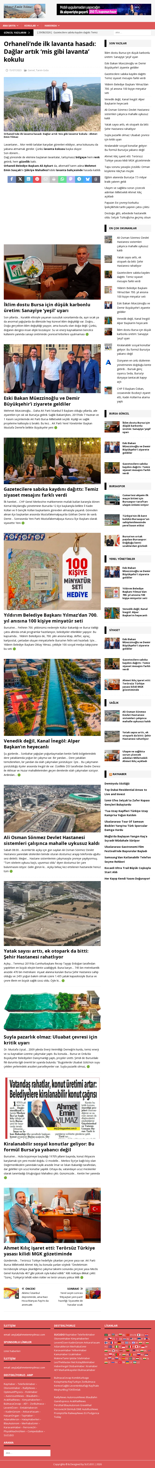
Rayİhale (94, 1385)
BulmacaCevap (12, 1403)
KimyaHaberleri (31, 1399)
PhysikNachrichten (14, 1431)
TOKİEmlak (74, 1389)
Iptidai (73, 1358)
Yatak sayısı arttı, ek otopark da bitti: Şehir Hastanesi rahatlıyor (46, 954)
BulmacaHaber (86, 1370)
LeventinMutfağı (79, 1385)
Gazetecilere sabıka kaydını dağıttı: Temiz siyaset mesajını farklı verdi (51, 492)
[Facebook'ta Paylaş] (12, 179)
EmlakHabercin (28, 1407)
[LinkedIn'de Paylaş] (28, 179)
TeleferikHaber (26, 1384)
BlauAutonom (11, 1423)
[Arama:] (132, 32)
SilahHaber (83, 1358)
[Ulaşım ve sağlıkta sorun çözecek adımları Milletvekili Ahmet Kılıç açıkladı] (112, 755)
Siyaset (114, 630)
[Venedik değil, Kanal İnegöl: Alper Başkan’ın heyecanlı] (52, 697)
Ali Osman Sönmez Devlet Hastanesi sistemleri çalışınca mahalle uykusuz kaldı (52, 840)
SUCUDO (9, 1435)
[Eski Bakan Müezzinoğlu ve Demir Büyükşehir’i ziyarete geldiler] (52, 368)
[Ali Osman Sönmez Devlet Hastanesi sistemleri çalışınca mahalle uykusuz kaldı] (52, 808)
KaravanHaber (12, 1427)
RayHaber (119, 774)
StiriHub (71, 1409)
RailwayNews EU (77, 1413)
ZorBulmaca (37, 1403)
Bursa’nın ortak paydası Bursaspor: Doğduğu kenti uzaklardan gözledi (134, 541)
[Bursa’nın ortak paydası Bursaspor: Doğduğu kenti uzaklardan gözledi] (112, 540)
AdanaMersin (11, 1419)
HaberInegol (61, 1366)
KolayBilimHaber (85, 1362)
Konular (30, 25)
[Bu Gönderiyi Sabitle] (37, 179)
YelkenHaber (79, 1350)
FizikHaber (31, 1392)
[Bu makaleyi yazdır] (54, 179)
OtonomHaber (12, 1388)
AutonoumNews (15, 1396)
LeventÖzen (11, 1407)
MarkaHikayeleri (68, 1370)
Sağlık (114, 702)
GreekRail (85, 1405)
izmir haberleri (12, 1351)
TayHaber (27, 1415)
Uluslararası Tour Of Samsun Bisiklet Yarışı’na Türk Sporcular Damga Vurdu (126, 826)
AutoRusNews (90, 1409)
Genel (31, 70)
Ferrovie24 (29, 1427)
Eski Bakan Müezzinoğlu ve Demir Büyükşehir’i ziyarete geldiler (42, 401)
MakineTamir (61, 1358)
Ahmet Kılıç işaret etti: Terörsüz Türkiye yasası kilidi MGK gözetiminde (49, 1251)
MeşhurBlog (61, 1389)
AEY (25, 1403)
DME (78, 1409)
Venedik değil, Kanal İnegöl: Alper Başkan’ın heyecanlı (42, 744)
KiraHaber (92, 1366)
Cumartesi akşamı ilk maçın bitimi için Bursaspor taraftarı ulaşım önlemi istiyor (135, 499)
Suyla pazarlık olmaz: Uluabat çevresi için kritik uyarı (50, 1040)
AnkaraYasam (31, 1411)
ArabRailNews (12, 1399)
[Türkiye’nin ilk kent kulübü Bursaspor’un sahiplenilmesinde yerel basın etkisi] (112, 520)
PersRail (59, 1405)
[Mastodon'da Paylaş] (71, 179)
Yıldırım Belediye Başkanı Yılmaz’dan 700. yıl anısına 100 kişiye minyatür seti (51, 618)
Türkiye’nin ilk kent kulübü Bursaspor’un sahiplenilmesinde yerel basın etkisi (135, 520)
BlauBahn (32, 1396)
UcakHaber (74, 1354)
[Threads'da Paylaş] (96, 179)
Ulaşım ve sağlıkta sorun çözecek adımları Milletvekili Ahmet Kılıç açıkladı (125, 192)
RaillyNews (29, 1388)
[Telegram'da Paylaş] (79, 179)
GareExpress (61, 1401)
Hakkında (51, 25)
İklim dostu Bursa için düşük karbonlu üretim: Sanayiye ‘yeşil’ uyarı (47, 307)
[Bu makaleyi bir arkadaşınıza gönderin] (45, 179)
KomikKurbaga (80, 1377)
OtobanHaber (77, 1366)
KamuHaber (61, 1354)
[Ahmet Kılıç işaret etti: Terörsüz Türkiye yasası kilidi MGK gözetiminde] (52, 1215)
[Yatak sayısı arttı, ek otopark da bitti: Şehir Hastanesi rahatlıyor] (52, 913)
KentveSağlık (61, 1385)
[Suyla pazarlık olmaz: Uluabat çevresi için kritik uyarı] (52, 1011)
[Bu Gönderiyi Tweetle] (20, 179)
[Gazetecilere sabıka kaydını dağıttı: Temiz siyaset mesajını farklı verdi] (52, 461)
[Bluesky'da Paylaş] (87, 179)
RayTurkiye (74, 1381)
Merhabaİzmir (30, 1423)
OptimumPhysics (13, 1392)
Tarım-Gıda (42, 70)
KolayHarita (60, 1381)
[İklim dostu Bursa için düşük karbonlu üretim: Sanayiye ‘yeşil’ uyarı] (52, 272)
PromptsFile (60, 1413)
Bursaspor (117, 486)
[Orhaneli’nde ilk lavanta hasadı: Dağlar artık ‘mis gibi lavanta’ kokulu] (52, 129)
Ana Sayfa (9, 25)
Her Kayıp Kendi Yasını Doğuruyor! (127, 878)
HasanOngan (11, 1415)
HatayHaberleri (30, 1419)
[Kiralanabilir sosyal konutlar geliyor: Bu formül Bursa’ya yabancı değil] (52, 1107)
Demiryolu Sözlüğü (117, 783)
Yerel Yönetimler (122, 559)
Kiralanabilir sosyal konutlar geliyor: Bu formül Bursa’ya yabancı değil (49, 1147)
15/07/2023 (15, 70)
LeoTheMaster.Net (64, 1362)
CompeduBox (35, 1431)
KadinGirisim (13, 1411)
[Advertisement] (52, 214)
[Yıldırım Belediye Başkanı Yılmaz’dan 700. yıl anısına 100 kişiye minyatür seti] (52, 571)
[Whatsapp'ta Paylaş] (62, 179)
